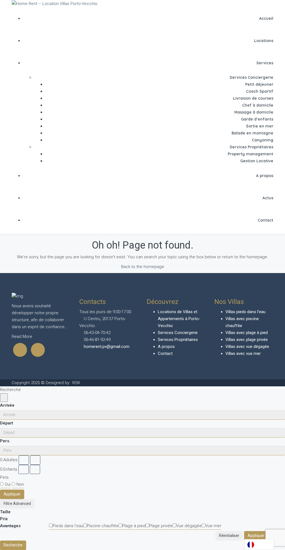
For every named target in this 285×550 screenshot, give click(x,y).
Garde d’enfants (257, 119)
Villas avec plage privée (246, 339)
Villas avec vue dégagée (247, 346)
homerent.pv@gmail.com (106, 346)
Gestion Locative (256, 160)
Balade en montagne (252, 133)
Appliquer (12, 494)
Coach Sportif (259, 91)
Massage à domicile (253, 112)
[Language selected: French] (259, 544)
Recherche (13, 545)
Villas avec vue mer (243, 353)
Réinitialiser (229, 535)
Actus (267, 197)
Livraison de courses (253, 98)
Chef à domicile (257, 105)
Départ (6, 423)
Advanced (21, 503)
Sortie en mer (259, 126)
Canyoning (262, 140)
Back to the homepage (142, 266)
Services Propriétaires (251, 146)
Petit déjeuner (259, 84)
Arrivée (7, 405)
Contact (265, 220)
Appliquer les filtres (264, 535)
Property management (250, 153)
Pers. (5, 440)
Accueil (266, 18)
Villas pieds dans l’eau (245, 311)
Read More (22, 336)
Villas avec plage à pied (246, 332)
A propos (264, 175)
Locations (263, 40)
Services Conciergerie (251, 77)
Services (264, 62)
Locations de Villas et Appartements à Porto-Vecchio (179, 318)
